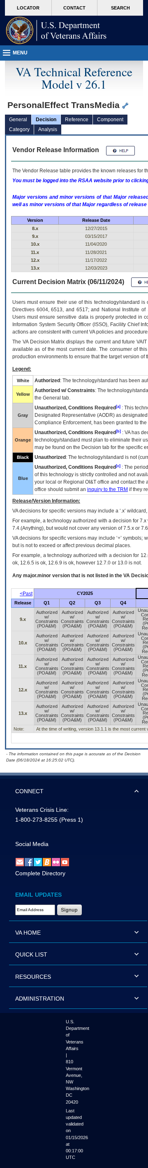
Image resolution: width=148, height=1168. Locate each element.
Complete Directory (40, 873)
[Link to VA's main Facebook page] (28, 862)
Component (110, 119)
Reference (76, 119)
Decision (46, 119)
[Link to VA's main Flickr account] (55, 862)
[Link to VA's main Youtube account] (64, 862)
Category (19, 129)
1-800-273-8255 (36, 819)
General (18, 119)
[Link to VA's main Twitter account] (37, 862)
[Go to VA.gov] (56, 30)
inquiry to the (107, 489)
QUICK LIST (31, 954)
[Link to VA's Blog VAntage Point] (46, 862)
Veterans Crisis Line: (42, 809)
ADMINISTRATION (39, 998)
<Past (26, 594)
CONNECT (29, 791)
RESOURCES (33, 976)
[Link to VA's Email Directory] (19, 862)
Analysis (47, 129)
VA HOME (28, 932)
